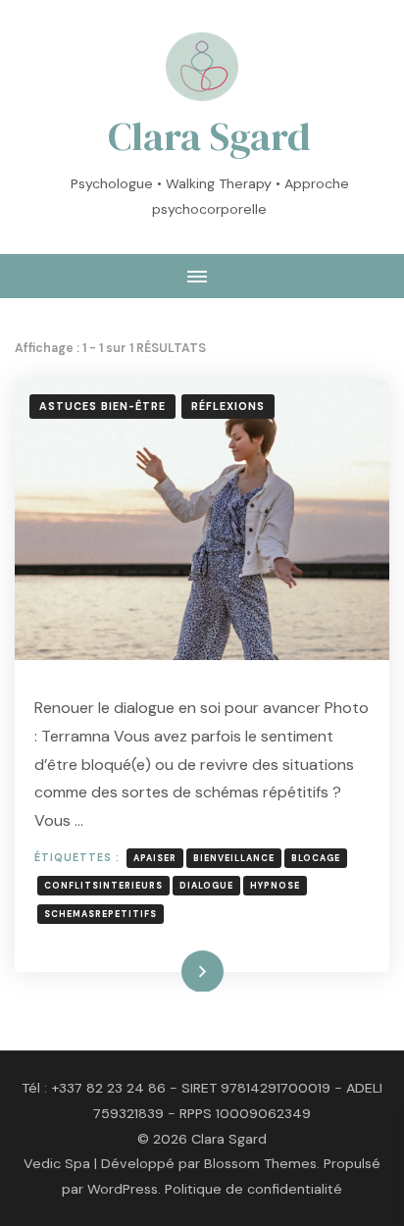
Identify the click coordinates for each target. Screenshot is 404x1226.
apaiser (155, 858)
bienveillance (234, 858)
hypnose (275, 886)
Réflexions (228, 406)
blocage (315, 858)
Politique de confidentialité (253, 1189)
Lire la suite (170, 970)
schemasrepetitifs (100, 914)
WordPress (122, 1189)
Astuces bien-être (102, 406)
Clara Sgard (209, 136)
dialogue (206, 886)
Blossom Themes (260, 1163)
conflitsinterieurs (103, 886)
